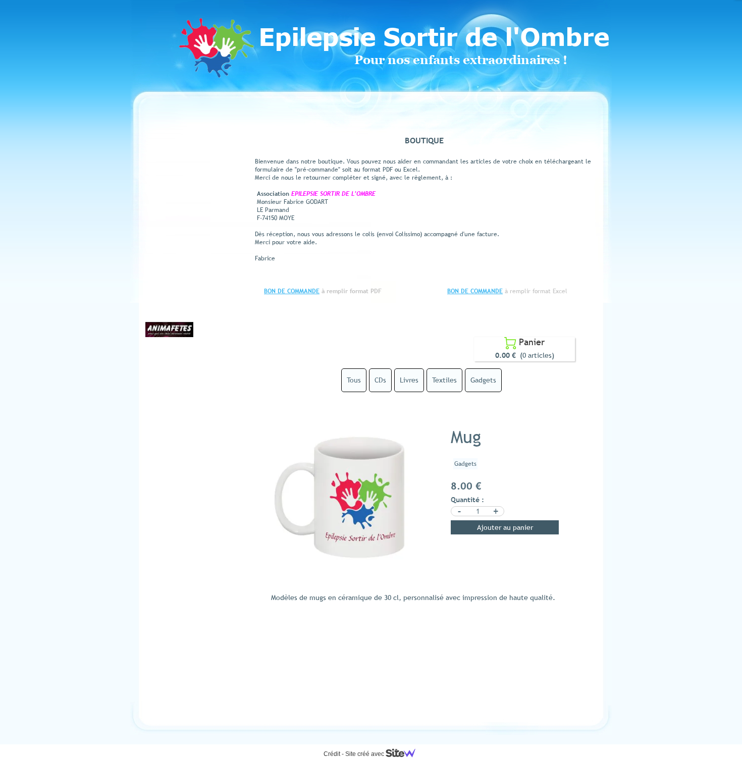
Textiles (444, 380)
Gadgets (483, 380)
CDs (380, 380)
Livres (409, 380)
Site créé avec (365, 753)
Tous (354, 380)
